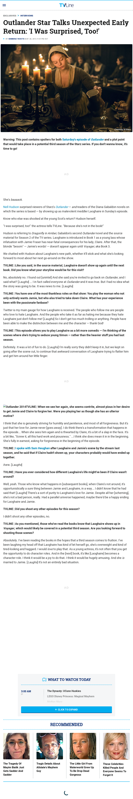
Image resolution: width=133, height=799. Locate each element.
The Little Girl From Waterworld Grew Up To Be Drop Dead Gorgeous (82, 769)
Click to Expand (68, 709)
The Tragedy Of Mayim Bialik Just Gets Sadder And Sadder (13, 769)
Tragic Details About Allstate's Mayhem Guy (48, 767)
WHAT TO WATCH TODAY (69, 679)
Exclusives (9, 15)
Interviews (26, 15)
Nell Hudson (11, 207)
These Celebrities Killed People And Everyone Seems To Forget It (114, 769)
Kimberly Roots (16, 39)
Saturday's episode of (83, 139)
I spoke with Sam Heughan (32, 448)
